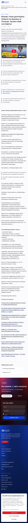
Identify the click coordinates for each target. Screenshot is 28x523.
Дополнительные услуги (7, 466)
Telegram (20, 395)
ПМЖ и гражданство (6, 477)
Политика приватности (14, 509)
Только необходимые (14, 515)
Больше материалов (6, 449)
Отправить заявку (14, 417)
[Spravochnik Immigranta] (5, 2)
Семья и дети (4, 486)
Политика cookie (5, 509)
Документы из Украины (6, 484)
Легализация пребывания (14, 368)
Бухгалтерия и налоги (6, 482)
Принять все (14, 512)
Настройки (14, 519)
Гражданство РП (14, 372)
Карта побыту (4, 475)
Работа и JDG (4, 480)
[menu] (25, 2)
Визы (2, 469)
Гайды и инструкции (6, 451)
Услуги (3, 453)
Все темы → (4, 489)
